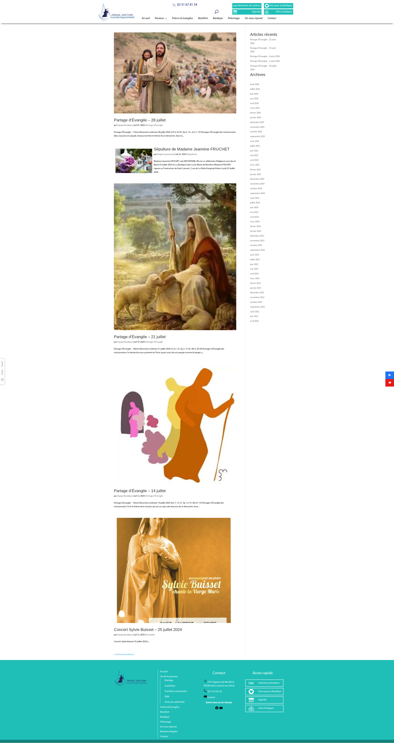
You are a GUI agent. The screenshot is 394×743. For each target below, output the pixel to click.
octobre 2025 (256, 132)
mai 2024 (254, 212)
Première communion (176, 691)
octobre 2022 (256, 302)
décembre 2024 (257, 179)
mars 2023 (254, 278)
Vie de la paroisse (169, 676)
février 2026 (255, 113)
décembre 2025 (257, 122)
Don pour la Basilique (280, 5)
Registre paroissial (165, 154)
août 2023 (254, 255)
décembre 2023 (257, 236)
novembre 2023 (257, 241)
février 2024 (255, 226)
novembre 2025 (257, 127)
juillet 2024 (255, 203)
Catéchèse (170, 686)
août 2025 (254, 141)
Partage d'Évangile (154, 125)
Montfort (203, 18)
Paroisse (159, 18)
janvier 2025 (255, 174)
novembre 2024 (257, 184)
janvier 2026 (255, 118)
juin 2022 (254, 316)
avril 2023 (254, 274)
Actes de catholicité (175, 702)
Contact (272, 18)
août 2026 (254, 84)
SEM (167, 697)
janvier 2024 (255, 231)
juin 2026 (254, 94)
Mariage (169, 680)
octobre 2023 (256, 245)
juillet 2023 (255, 260)
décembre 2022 (257, 293)
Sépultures (192, 154)
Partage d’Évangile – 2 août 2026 (265, 61)
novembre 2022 (257, 297)
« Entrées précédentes (124, 654)
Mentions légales (168, 731)
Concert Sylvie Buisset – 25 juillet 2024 (148, 629)
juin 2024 (254, 207)
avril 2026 (254, 103)
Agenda (256, 11)
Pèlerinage (234, 18)
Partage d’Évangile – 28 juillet (140, 120)
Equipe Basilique (124, 125)
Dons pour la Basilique (269, 691)
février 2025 (255, 170)
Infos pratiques (284, 11)
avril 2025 (254, 160)
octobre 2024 (256, 189)
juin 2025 (254, 151)
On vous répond (254, 18)
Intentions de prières (249, 5)
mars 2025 (254, 165)
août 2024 (254, 198)
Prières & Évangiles (169, 707)
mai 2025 (254, 155)
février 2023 (255, 283)
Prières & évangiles (182, 18)
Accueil (146, 18)
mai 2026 (254, 99)
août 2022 (254, 312)
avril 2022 (254, 321)
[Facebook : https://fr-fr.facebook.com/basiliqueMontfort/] (217, 709)
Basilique (218, 18)
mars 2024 (254, 222)
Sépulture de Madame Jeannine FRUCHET (192, 149)
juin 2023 (254, 264)
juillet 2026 (255, 89)
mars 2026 (254, 108)
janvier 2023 (255, 288)
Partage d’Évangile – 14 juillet (140, 490)
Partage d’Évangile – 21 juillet (140, 336)
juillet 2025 (255, 146)
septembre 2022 (257, 307)
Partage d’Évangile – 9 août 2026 (265, 56)
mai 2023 (254, 269)
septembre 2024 (257, 193)
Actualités (150, 635)
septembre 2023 (257, 250)
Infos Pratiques (266, 708)
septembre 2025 (257, 136)
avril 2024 (254, 217)
